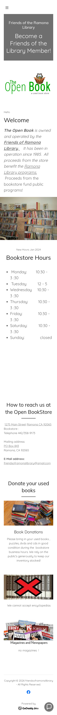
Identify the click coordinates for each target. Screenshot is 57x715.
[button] (7, 7)
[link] (28, 25)
